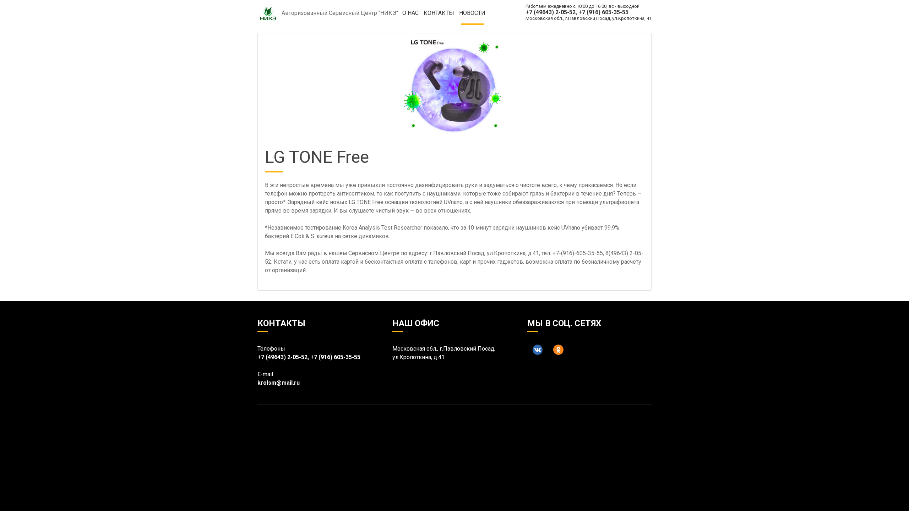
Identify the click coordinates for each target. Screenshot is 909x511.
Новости (472, 13)
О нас (410, 13)
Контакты (439, 13)
